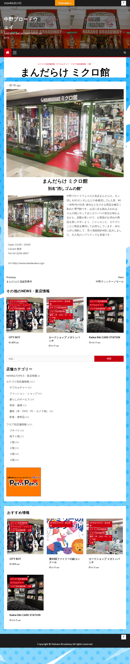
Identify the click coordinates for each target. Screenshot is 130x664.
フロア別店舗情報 (78, 64)
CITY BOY (14, 337)
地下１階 (15, 436)
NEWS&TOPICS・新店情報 (60, 302)
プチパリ (15, 430)
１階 (51, 321)
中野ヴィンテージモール (110, 279)
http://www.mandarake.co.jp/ (29, 263)
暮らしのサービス (20, 399)
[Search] (125, 52)
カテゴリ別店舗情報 (46, 64)
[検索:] (50, 359)
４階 (12, 459)
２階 (89, 64)
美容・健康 (16, 405)
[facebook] (123, 3)
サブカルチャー (62, 64)
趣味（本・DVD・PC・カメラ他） (60, 316)
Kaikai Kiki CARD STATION (104, 337)
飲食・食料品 (17, 416)
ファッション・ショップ (20, 305)
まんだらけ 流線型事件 (19, 279)
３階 (28, 308)
